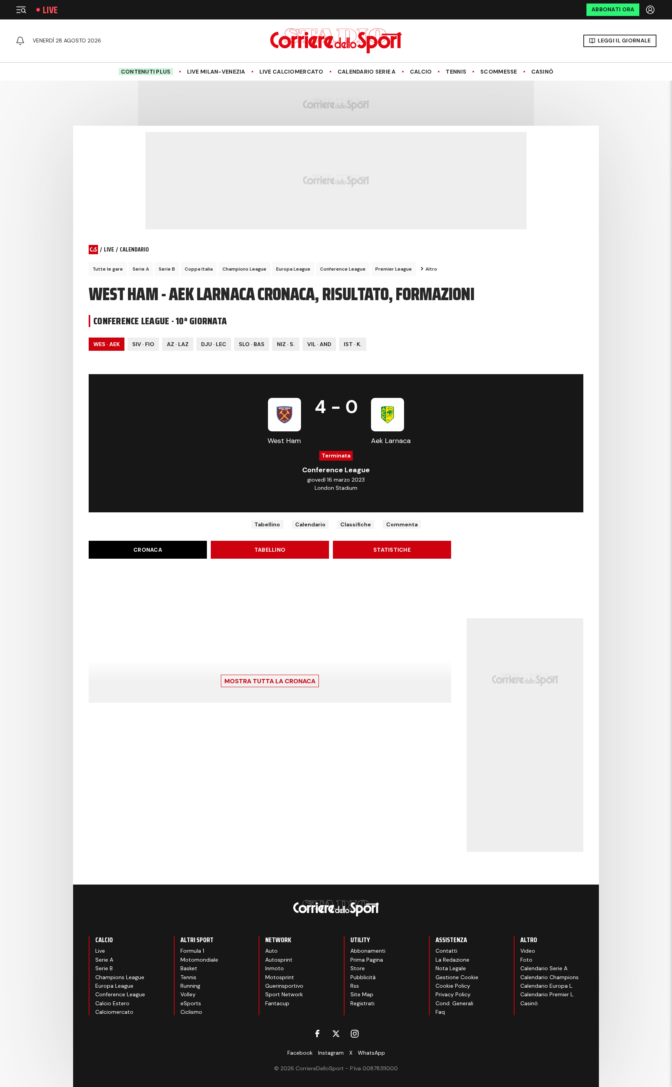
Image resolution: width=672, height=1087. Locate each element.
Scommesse (498, 72)
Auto (271, 950)
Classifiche (355, 524)
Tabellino (267, 524)
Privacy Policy (453, 994)
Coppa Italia (199, 269)
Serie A (141, 269)
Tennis (456, 72)
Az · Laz (178, 344)
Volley (188, 994)
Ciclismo (191, 1011)
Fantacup (277, 1003)
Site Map (361, 994)
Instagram (331, 1052)
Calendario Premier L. (547, 994)
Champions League (244, 269)
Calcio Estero (112, 1003)
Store (357, 968)
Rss (354, 985)
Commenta (402, 524)
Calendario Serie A (367, 72)
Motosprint (279, 977)
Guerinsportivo (284, 985)
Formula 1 (192, 950)
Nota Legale (451, 968)
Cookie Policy (453, 985)
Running (190, 985)
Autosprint (278, 959)
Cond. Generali (454, 1003)
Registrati (362, 1003)
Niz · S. (286, 344)
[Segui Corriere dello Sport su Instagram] (354, 1033)
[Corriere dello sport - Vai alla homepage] (336, 40)
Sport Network (284, 994)
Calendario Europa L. (546, 985)
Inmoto (274, 968)
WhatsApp (371, 1052)
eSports (190, 1003)
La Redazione (452, 959)
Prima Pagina (366, 959)
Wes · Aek (106, 344)
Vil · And (319, 344)
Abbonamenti (367, 950)
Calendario (310, 524)
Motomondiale (199, 959)
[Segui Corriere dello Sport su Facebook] (317, 1033)
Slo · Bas (251, 344)
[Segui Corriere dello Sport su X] (336, 1033)
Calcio (421, 72)
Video (527, 950)
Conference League (343, 269)
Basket (188, 968)
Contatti (446, 950)
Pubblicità (363, 977)
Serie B (167, 269)
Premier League (393, 269)
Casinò (542, 72)
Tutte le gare (108, 269)
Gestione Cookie (457, 977)
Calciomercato (114, 1011)
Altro (431, 269)
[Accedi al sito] (651, 9)
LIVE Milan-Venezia (216, 72)
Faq (440, 1011)
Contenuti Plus (146, 71)
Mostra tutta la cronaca (269, 681)
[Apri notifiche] (20, 41)
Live (50, 10)
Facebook (300, 1052)
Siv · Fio (143, 344)
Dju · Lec (213, 344)
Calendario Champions (549, 977)
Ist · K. (353, 344)
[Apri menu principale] (21, 9)
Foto (526, 959)
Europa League (293, 269)
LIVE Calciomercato (291, 72)
